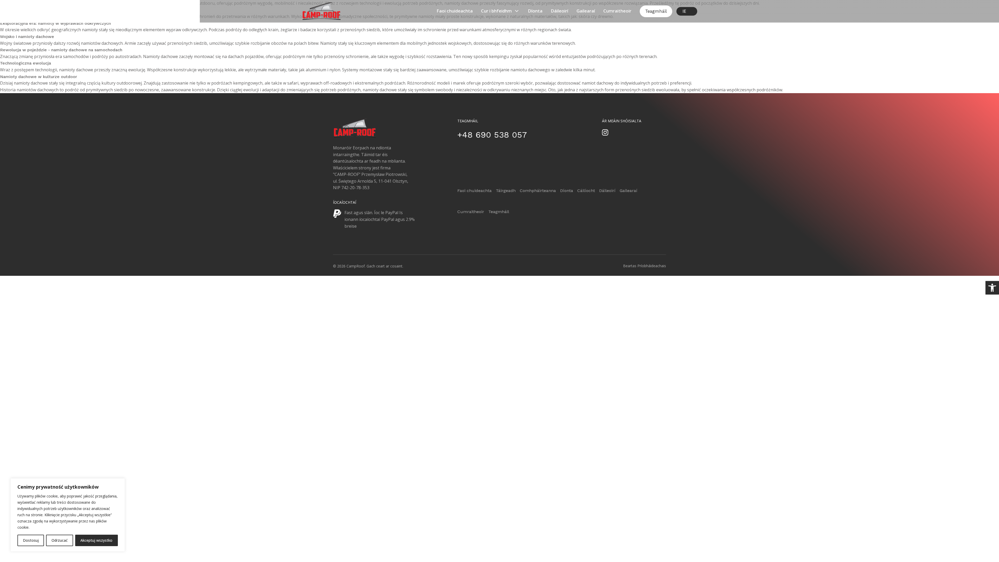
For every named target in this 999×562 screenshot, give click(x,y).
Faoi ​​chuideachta (455, 11)
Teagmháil (656, 11)
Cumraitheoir (617, 11)
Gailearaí (586, 11)
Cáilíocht (586, 190)
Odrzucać (60, 540)
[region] (67, 515)
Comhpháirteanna (538, 190)
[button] (992, 288)
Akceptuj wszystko (96, 540)
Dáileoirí (559, 11)
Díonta (535, 11)
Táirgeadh (506, 190)
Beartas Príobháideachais (644, 265)
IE (684, 11)
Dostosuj (31, 540)
